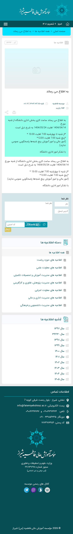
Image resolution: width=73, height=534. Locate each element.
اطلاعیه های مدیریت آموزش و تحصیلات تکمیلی (38, 275)
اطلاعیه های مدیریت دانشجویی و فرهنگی (41, 305)
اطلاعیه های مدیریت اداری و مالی (45, 298)
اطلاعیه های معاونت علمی (49, 268)
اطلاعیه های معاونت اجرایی (48, 290)
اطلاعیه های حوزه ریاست (49, 260)
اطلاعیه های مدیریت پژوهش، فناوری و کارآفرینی (37, 283)
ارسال (7, 229)
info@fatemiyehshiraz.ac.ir (31, 406)
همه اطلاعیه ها (57, 252)
